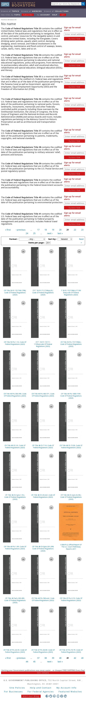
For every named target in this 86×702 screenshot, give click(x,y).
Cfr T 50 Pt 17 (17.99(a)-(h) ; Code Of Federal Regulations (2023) (43, 292)
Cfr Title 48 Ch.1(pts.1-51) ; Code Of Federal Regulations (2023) (15, 497)
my (43, 15)
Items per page (36, 242)
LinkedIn (65, 696)
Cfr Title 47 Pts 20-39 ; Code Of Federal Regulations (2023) (15, 651)
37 (38, 658)
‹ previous (20, 229)
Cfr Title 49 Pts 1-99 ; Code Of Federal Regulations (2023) (15, 547)
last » (60, 233)
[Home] (19, 5)
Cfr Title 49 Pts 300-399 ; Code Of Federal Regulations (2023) (15, 395)
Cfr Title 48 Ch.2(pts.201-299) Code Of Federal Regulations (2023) (43, 548)
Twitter (50, 696)
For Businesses (13, 691)
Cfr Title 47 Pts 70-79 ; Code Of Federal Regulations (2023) (71, 651)
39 (53, 658)
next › (50, 233)
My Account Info (66, 687)
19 (53, 229)
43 (82, 658)
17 (38, 229)
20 (60, 229)
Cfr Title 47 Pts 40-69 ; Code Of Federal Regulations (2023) (43, 651)
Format (13, 239)
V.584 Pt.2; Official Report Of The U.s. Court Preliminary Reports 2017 (71, 547)
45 (34, 661)
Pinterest (61, 696)
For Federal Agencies (41, 691)
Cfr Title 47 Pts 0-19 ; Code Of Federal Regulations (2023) (71, 599)
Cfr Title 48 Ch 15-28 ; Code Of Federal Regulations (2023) (71, 446)
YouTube (58, 696)
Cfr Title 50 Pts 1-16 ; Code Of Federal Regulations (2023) (15, 343)
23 (82, 229)
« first (8, 229)
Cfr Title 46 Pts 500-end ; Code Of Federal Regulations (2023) (43, 599)
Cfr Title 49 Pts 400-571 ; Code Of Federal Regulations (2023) (43, 395)
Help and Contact (41, 687)
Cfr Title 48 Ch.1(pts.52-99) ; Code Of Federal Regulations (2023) (71, 497)
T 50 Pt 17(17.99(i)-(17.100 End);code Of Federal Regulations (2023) (71, 292)
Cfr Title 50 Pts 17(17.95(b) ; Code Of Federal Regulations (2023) (71, 344)
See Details (43, 673)
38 (45, 658)
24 (27, 233)
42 (75, 658)
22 (75, 229)
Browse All (10, 11)
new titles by (17, 15)
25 (34, 233)
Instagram (54, 696)
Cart (63, 15)
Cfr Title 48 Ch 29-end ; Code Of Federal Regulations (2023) (43, 496)
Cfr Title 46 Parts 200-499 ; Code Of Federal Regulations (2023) (15, 600)
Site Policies (17, 687)
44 (27, 661)
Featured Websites (70, 691)
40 (60, 658)
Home (3, 19)
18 (45, 229)
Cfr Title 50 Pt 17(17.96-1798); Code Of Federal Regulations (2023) (15, 292)
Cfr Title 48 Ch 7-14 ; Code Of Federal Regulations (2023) (43, 446)
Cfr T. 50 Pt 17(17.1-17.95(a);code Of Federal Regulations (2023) (43, 344)
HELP (54, 15)
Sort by (52, 239)
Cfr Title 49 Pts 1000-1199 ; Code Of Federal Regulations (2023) (71, 396)
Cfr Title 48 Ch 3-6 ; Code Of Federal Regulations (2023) (15, 446)
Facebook (47, 696)
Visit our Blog (31, 696)
